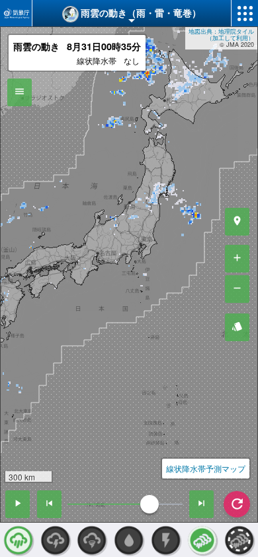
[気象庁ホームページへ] (16, 13)
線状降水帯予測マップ (205, 468)
